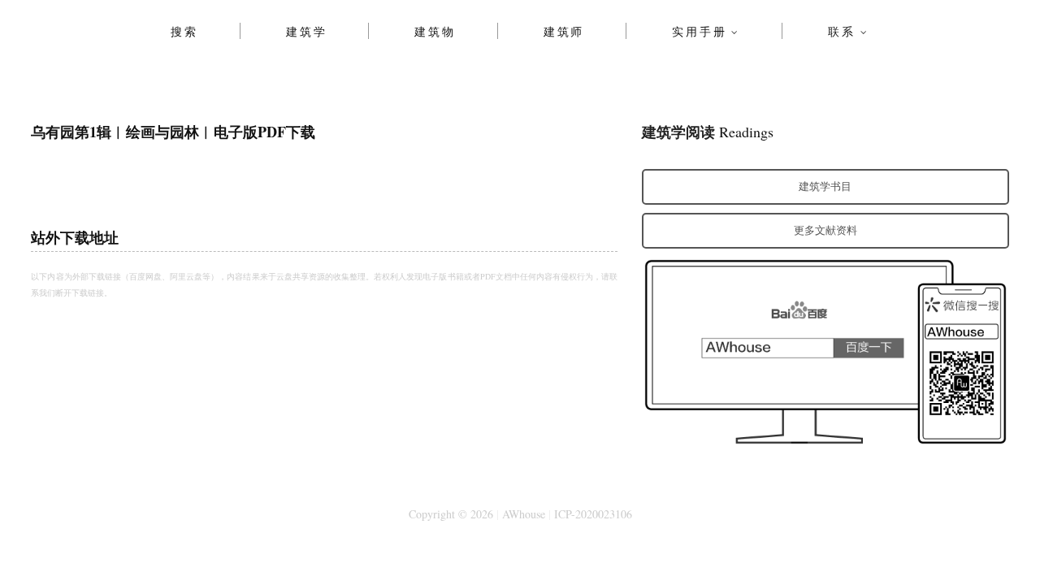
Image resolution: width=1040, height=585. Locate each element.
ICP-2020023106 (593, 514)
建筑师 (564, 31)
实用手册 (699, 31)
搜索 (184, 31)
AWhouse (523, 514)
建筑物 (434, 31)
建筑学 (306, 31)
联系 (842, 31)
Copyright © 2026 (451, 514)
